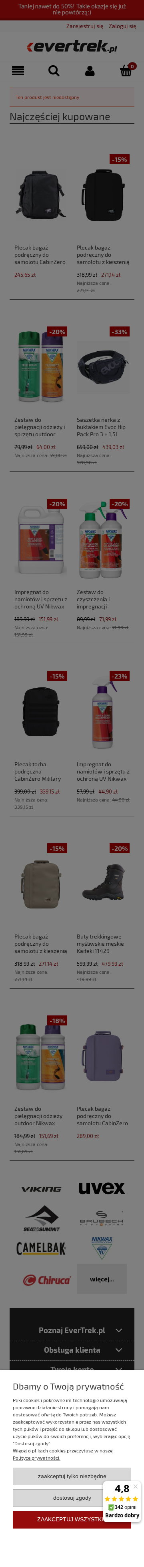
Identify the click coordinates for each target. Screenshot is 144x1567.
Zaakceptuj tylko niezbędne (72, 1476)
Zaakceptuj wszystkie (72, 1520)
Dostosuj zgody (72, 1498)
